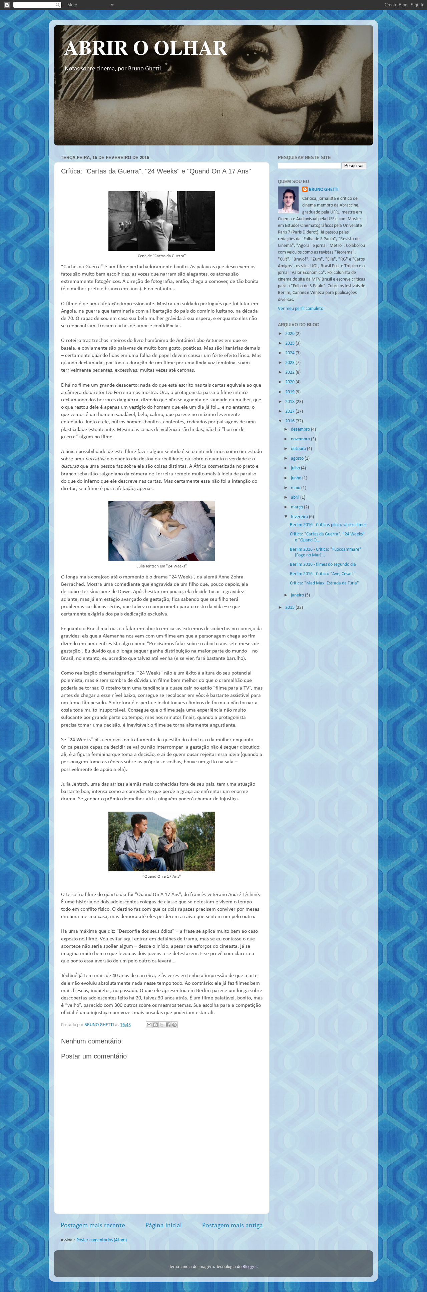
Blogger (250, 1266)
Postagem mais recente (93, 1225)
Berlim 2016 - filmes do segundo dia (323, 564)
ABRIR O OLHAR (145, 46)
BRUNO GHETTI (324, 189)
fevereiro (300, 516)
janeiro (298, 595)
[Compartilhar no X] (161, 1024)
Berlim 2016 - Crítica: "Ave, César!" (323, 573)
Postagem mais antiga (232, 1225)
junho (296, 478)
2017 (290, 411)
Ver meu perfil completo (300, 308)
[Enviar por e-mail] (149, 1024)
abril (295, 497)
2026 (290, 333)
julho (296, 468)
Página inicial (163, 1225)
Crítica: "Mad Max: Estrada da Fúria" (324, 583)
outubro (299, 448)
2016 (290, 421)
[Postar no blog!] (155, 1024)
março (297, 507)
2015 (290, 607)
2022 (290, 372)
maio (296, 487)
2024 (290, 353)
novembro (301, 439)
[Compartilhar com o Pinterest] (174, 1024)
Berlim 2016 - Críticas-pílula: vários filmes (328, 524)
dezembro (301, 429)
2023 (290, 362)
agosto (298, 458)
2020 (290, 382)
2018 (290, 401)
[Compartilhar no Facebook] (168, 1024)
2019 (290, 392)
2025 (290, 343)
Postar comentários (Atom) (101, 1240)
